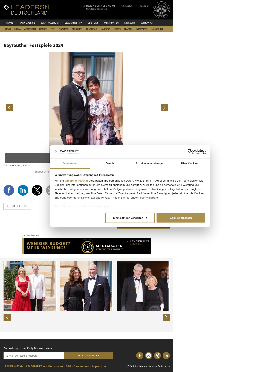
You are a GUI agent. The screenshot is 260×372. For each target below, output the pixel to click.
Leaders (128, 29)
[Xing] (157, 355)
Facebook (144, 6)
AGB (68, 366)
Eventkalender (50, 23)
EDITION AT (146, 23)
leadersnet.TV (73, 23)
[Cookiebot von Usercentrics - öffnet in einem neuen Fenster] (190, 151)
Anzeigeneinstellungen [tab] (149, 163)
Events (117, 29)
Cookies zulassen (181, 217)
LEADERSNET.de (13, 366)
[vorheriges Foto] (45, 107)
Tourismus (91, 29)
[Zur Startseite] (30, 9)
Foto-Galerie (27, 23)
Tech (53, 29)
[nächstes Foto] (128, 107)
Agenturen (30, 29)
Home (9, 23)
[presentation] (7, 317)
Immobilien (157, 29)
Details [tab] (110, 163)
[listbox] (87, 295)
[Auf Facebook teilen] (9, 190)
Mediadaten (111, 23)
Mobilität (77, 29)
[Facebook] (139, 355)
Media (17, 29)
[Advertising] (86, 246)
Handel (43, 29)
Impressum (99, 366)
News (8, 29)
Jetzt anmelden (89, 355)
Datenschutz (81, 366)
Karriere (105, 29)
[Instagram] (148, 355)
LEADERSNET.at (35, 366)
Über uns (93, 23)
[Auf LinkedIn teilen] (23, 190)
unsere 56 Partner (76, 180)
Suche (128, 6)
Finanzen (63, 29)
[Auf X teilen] (37, 190)
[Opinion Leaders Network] (161, 9)
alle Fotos (19, 206)
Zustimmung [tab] (70, 163)
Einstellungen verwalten (128, 217)
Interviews (141, 29)
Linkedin (129, 23)
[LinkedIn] (166, 355)
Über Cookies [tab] (189, 163)
